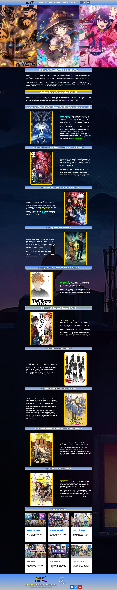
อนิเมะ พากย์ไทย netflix (79, 530)
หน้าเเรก (41, 2)
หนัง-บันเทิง (57, 2)
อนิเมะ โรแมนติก (31, 561)
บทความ (73, 2)
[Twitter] (84, 2)
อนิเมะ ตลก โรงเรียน (78, 561)
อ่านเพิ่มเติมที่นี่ (29, 538)
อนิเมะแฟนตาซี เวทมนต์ (56, 530)
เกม (46, 2)
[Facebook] (81, 2)
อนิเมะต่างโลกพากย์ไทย (33, 530)
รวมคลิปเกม (65, 2)
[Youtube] (88, 2)
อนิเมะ (50, 2)
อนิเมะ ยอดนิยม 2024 (56, 561)
